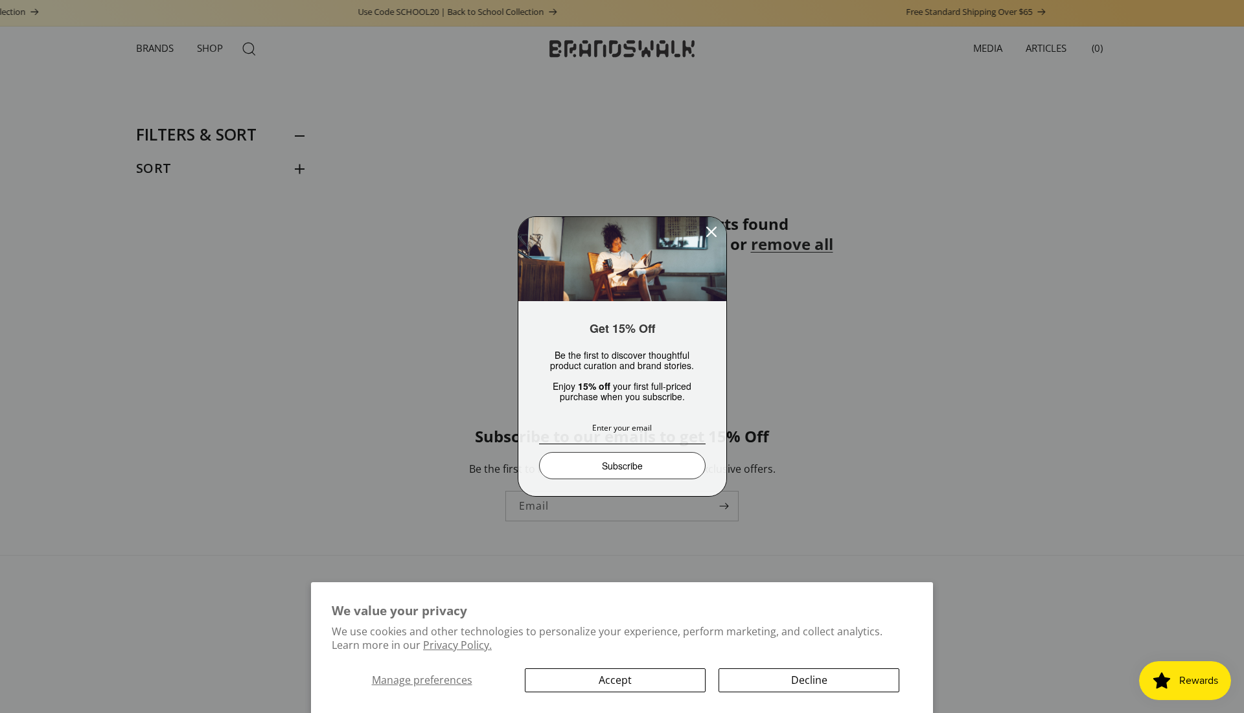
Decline (809, 680)
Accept (615, 680)
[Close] (711, 231)
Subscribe (622, 465)
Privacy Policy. (457, 645)
